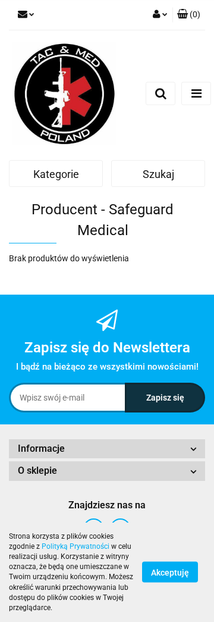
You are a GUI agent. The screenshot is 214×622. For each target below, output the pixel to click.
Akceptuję (170, 572)
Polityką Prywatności (75, 546)
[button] (188, 15)
